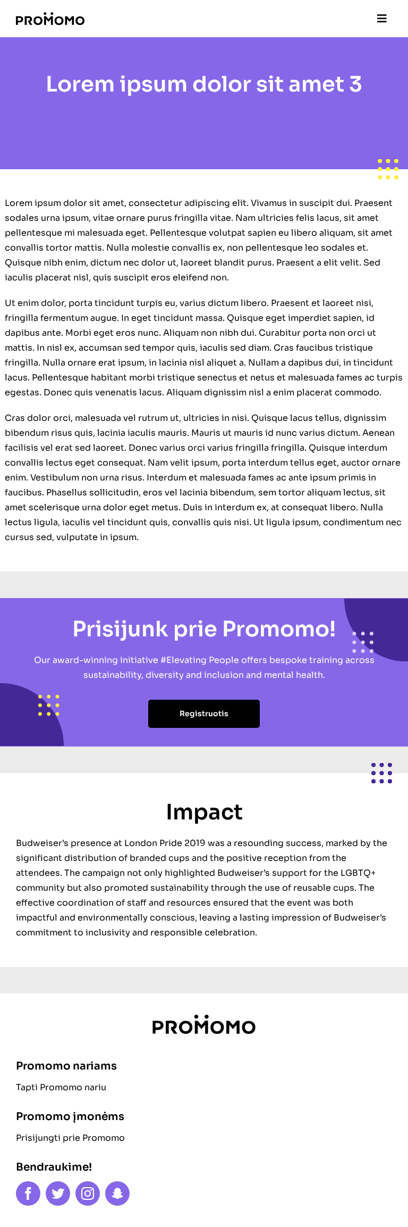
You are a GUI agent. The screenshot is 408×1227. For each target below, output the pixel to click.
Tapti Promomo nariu (61, 1087)
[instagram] (87, 1193)
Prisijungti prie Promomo (70, 1137)
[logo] (50, 16)
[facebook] (28, 1193)
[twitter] (58, 1193)
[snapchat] (117, 1193)
